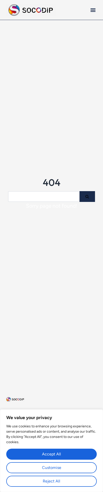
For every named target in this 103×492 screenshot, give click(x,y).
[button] (93, 10)
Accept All (51, 454)
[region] (51, 450)
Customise (51, 467)
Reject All (51, 481)
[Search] (87, 196)
